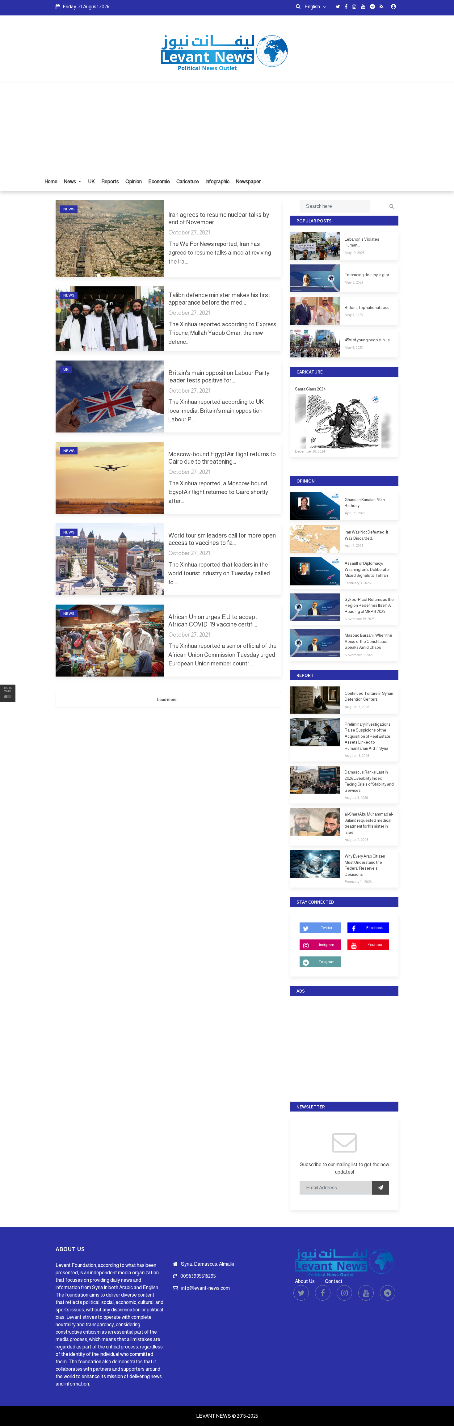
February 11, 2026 (358, 882)
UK (91, 181)
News (70, 181)
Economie (159, 181)
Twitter (326, 928)
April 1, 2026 (354, 545)
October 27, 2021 (189, 232)
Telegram (326, 962)
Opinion (133, 181)
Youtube (375, 945)
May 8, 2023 (354, 282)
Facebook (374, 928)
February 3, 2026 (358, 583)
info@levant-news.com (205, 1288)
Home (50, 181)
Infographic (217, 181)
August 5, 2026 (356, 797)
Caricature (187, 181)
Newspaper (248, 181)
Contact (334, 1281)
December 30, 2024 (310, 451)
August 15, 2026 (357, 707)
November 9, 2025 (359, 655)
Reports (110, 181)
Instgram (326, 945)
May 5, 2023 (354, 315)
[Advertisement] (227, 126)
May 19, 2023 (354, 253)
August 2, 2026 (356, 839)
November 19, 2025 (359, 619)
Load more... (168, 699)
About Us (305, 1281)
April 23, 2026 (355, 513)
